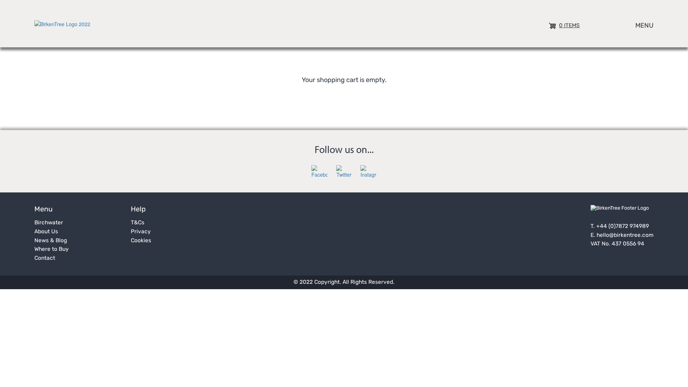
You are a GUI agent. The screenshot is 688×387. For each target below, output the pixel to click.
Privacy (141, 232)
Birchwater (48, 223)
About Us (46, 232)
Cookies (141, 241)
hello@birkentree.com (625, 235)
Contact (44, 258)
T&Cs (137, 223)
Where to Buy (51, 249)
